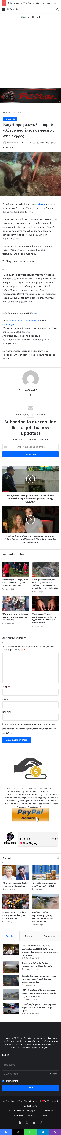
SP (48, 1101)
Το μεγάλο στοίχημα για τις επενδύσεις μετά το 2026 (44, 884)
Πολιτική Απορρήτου (26, 1110)
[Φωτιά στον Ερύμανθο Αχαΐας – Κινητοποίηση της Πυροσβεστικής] (11, 967)
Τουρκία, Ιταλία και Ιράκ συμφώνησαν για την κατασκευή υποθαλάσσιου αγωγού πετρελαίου (39, 979)
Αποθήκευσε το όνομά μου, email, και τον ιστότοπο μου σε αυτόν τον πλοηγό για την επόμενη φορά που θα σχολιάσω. (29, 728)
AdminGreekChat (14, 143)
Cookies (11, 1110)
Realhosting (32, 1106)
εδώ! (35, 313)
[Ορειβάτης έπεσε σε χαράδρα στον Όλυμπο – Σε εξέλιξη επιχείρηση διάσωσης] (15, 569)
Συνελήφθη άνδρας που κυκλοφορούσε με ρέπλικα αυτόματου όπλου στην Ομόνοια (39, 1007)
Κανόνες (49, 1110)
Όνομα (6, 687)
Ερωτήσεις (42, 1115)
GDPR (40, 1110)
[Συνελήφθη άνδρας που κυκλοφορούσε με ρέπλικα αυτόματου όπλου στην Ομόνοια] (11, 1008)
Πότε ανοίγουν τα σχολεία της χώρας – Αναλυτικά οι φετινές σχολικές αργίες (15, 617)
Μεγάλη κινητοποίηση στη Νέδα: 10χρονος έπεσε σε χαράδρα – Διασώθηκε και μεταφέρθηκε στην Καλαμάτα (45, 584)
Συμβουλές (19, 1115)
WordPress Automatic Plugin (24, 320)
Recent (29, 936)
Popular (10, 936)
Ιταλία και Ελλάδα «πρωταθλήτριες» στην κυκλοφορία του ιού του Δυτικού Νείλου (42, 917)
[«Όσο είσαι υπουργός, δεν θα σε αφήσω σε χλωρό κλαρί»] (15, 872)
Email (5, 699)
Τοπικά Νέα (18, 112)
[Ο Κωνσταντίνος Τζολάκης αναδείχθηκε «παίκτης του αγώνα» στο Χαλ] (15, 901)
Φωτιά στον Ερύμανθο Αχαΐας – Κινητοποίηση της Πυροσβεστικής (37, 964)
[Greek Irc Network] (30, 17)
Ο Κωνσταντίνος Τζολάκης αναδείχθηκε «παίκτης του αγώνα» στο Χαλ (14, 915)
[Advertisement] (30, 53)
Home (8, 112)
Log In (30, 1087)
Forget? (53, 1074)
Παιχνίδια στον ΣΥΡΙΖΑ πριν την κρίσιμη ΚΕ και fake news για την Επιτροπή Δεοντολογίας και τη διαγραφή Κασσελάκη (40, 950)
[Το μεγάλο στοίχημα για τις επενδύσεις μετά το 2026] (45, 872)
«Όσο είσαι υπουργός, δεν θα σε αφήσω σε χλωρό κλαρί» (15, 884)
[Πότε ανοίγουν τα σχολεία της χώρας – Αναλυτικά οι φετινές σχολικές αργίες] (15, 603)
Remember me (11, 1081)
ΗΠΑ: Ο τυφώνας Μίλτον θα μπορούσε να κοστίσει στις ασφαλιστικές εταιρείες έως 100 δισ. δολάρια (39, 993)
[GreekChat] (13, 9)
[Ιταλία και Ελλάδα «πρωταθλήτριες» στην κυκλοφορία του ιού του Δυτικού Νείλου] (45, 901)
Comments (49, 936)
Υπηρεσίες (31, 1115)
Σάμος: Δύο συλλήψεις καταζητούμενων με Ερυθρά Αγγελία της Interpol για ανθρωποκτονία (44, 618)
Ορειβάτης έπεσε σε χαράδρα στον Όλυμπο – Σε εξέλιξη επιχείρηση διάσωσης (15, 582)
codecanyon (8, 324)
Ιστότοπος (7, 712)
